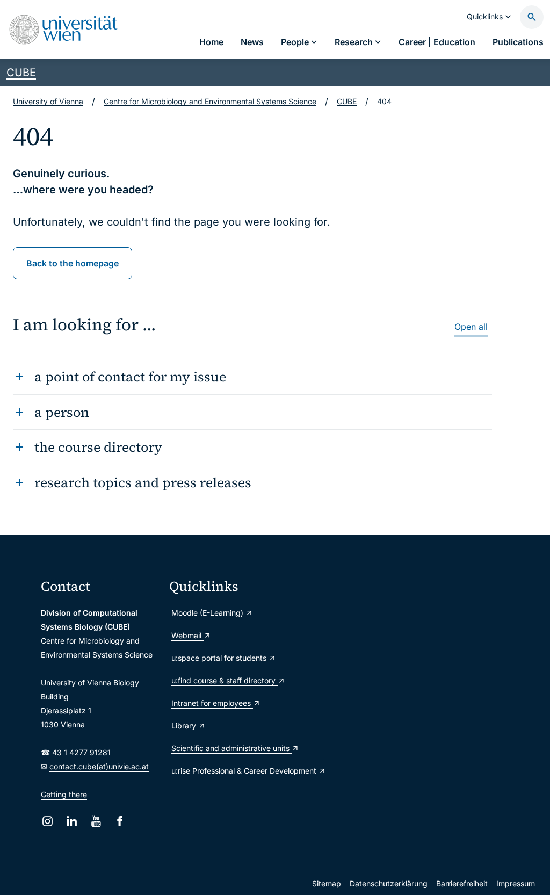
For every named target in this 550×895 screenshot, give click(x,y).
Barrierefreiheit (462, 883)
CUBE (21, 72)
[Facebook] (120, 821)
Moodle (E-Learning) (208, 612)
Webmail (187, 635)
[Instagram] (48, 821)
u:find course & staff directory (224, 680)
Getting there (64, 794)
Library (184, 725)
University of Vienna (48, 101)
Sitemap (326, 883)
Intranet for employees (212, 703)
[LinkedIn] (72, 821)
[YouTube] (96, 821)
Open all (471, 326)
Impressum (515, 883)
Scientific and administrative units (229, 748)
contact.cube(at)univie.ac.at (99, 766)
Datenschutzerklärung (389, 883)
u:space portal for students (220, 657)
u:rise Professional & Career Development (229, 770)
